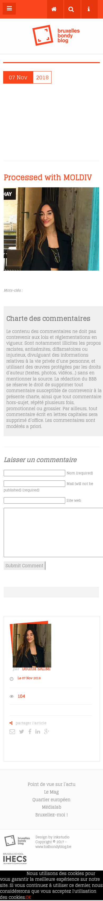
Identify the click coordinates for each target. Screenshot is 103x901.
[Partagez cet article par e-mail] (14, 731)
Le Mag (51, 792)
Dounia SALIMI (36, 668)
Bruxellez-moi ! (51, 814)
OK (28, 897)
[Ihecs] (15, 863)
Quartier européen (51, 799)
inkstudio (61, 837)
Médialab (51, 807)
